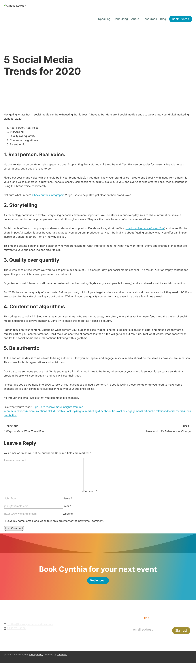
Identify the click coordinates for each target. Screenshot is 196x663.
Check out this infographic (48, 195)
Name (67, 498)
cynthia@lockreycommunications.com (30, 624)
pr (144, 411)
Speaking (104, 19)
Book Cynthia (181, 19)
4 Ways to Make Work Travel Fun (24, 429)
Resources (150, 19)
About (135, 19)
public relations (156, 411)
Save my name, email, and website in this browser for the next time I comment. (55, 520)
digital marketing (86, 411)
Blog (163, 19)
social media (174, 411)
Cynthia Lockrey (64, 411)
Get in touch (99, 638)
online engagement (129, 411)
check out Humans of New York (145, 228)
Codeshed (62, 654)
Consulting (121, 19)
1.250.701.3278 (16, 628)
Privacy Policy (36, 654)
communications (14, 411)
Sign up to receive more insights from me (58, 407)
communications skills (39, 411)
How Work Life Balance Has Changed (169, 429)
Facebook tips (107, 411)
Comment (90, 491)
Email (67, 506)
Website (68, 513)
